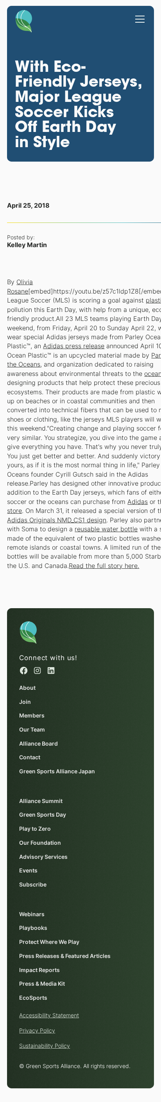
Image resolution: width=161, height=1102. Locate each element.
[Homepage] (24, 19)
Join (25, 702)
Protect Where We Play (49, 942)
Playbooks (33, 928)
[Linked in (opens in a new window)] (51, 670)
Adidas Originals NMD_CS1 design (56, 520)
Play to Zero (35, 829)
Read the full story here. (104, 566)
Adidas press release (73, 346)
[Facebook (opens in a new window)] (23, 670)
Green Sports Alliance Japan (57, 771)
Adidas (137, 502)
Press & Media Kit (42, 984)
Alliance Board (38, 744)
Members (32, 715)
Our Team (32, 729)
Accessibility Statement (49, 1015)
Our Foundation (40, 843)
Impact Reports (39, 970)
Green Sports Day (42, 815)
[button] (138, 15)
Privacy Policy (37, 1030)
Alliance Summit (41, 801)
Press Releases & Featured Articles (65, 956)
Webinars (32, 914)
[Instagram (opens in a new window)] (37, 670)
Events (28, 870)
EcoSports (33, 998)
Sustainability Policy (44, 1046)
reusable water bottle (106, 529)
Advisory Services (43, 857)
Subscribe (33, 884)
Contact (29, 757)
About (27, 688)
